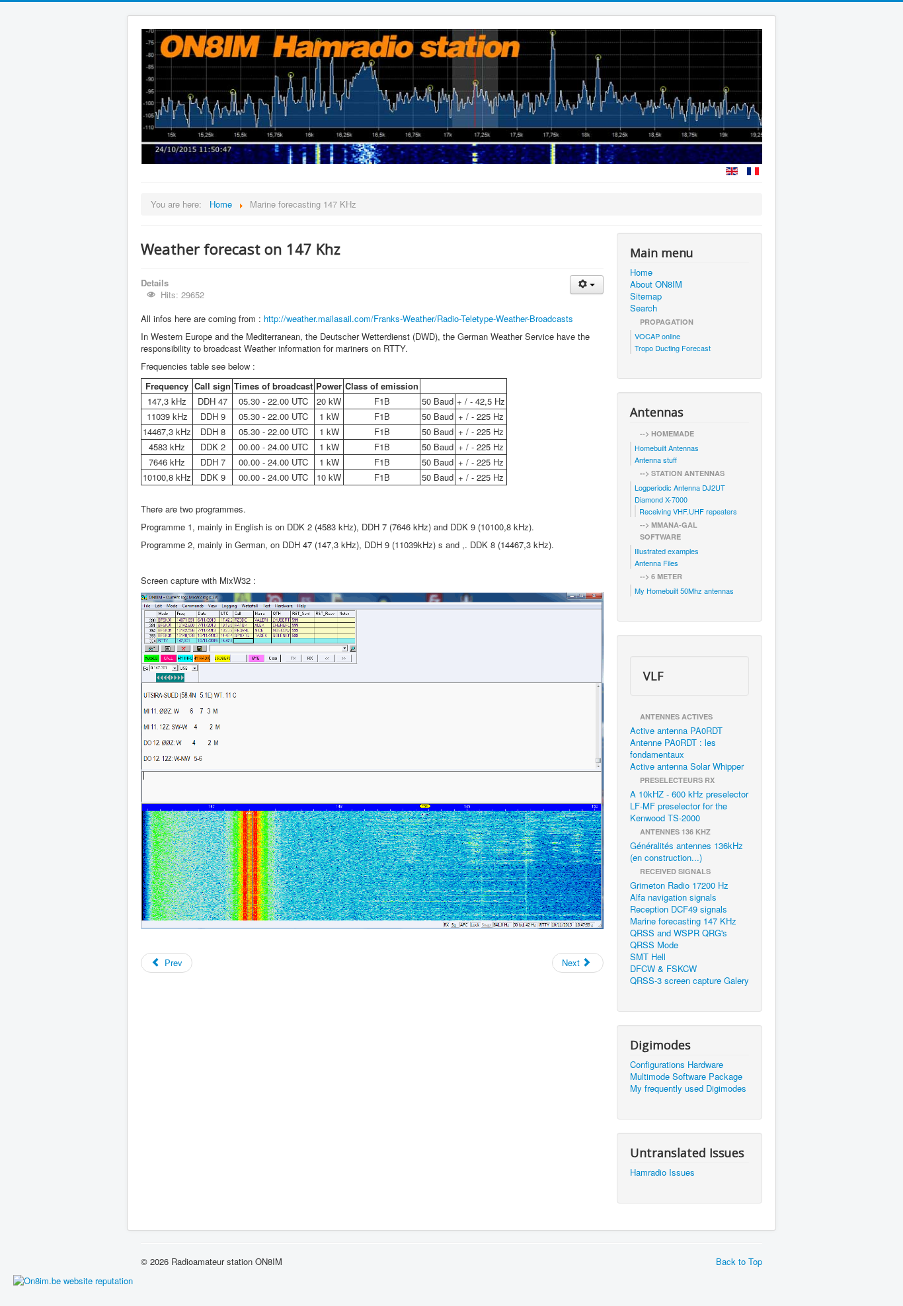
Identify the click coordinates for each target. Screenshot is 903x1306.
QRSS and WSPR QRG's (678, 933)
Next (572, 962)
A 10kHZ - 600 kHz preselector (689, 794)
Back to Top (739, 1261)
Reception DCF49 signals (678, 909)
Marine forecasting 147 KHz (683, 921)
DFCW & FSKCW (663, 969)
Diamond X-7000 (661, 499)
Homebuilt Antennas (667, 447)
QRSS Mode (654, 945)
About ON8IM (656, 284)
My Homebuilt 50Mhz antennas (684, 590)
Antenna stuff (656, 459)
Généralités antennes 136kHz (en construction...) (686, 852)
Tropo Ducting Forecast (673, 348)
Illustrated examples (667, 551)
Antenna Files (656, 562)
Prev (172, 962)
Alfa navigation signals (673, 897)
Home (641, 272)
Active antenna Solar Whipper (687, 766)
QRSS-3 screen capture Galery (689, 981)
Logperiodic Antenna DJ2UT (680, 487)
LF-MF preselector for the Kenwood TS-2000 (678, 812)
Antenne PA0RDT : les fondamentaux (673, 748)
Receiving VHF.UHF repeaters (688, 511)
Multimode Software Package (686, 1076)
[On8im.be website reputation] (73, 1279)
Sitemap (646, 296)
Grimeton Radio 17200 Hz (679, 885)
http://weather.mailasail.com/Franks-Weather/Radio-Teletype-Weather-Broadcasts (418, 318)
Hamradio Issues (662, 1172)
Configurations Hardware (676, 1065)
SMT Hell (648, 957)
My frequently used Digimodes (688, 1088)
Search (643, 308)
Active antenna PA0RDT (676, 731)
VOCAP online (657, 336)
